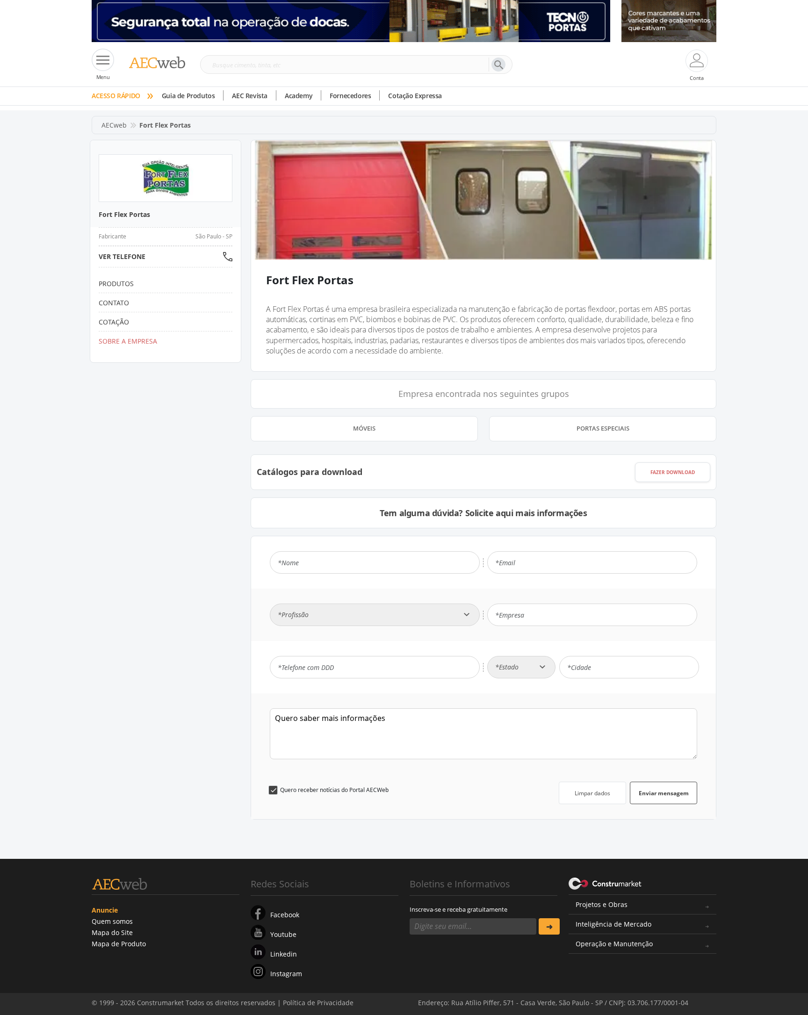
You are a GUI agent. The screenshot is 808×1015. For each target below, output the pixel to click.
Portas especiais (603, 428)
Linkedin (283, 954)
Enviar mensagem (664, 793)
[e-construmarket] (605, 883)
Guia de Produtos (188, 95)
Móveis (364, 428)
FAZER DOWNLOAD (672, 472)
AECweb (114, 125)
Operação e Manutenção (614, 943)
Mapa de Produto (119, 943)
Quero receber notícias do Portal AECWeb (334, 790)
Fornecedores (350, 95)
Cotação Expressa (415, 95)
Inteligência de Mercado (613, 924)
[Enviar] (549, 926)
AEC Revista (249, 95)
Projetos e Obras (602, 904)
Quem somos (112, 921)
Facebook (284, 914)
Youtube (283, 934)
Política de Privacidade (621, 995)
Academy (298, 95)
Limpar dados (592, 793)
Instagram (286, 973)
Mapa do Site (112, 932)
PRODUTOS (116, 283)
